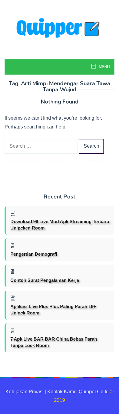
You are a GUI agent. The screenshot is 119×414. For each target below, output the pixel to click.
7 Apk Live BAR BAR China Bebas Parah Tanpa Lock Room (53, 342)
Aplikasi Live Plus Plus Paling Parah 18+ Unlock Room (53, 309)
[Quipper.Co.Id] (59, 28)
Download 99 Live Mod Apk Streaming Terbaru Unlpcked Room (59, 224)
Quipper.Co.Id (94, 391)
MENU (104, 67)
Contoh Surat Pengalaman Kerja (44, 280)
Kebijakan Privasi (24, 391)
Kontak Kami (61, 391)
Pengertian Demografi (33, 254)
